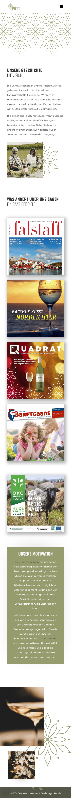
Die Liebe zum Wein (27, 562)
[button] (6, 792)
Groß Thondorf (48, 638)
